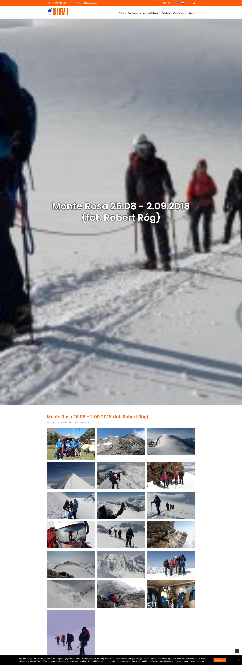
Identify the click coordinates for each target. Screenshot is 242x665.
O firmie (122, 13)
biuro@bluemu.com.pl (88, 3)
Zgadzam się (220, 660)
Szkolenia (166, 13)
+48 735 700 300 (58, 3)
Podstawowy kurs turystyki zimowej (143, 13)
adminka (85, 422)
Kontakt (192, 13)
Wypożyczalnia (179, 13)
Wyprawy (67, 422)
